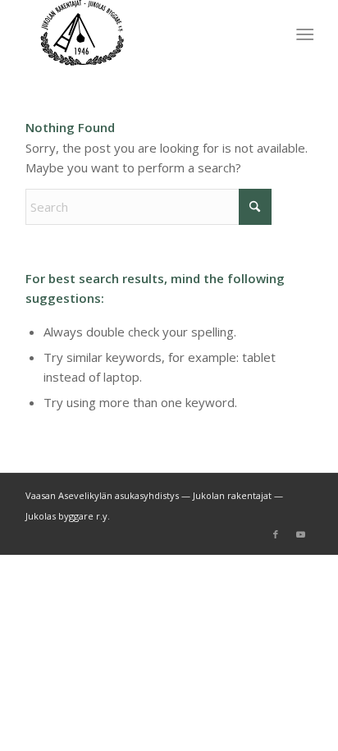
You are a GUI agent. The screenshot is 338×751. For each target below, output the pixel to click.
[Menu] (303, 33)
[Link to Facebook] (275, 534)
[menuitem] (303, 33)
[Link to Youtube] (300, 534)
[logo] (140, 33)
